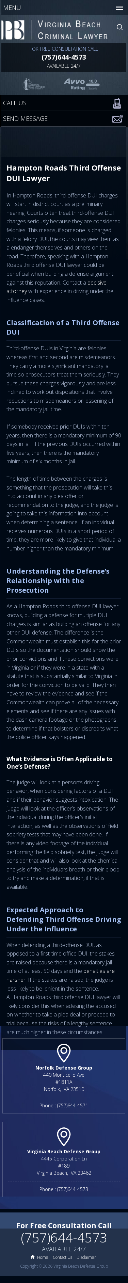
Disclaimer (86, 1257)
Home (42, 1257)
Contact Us (62, 1257)
